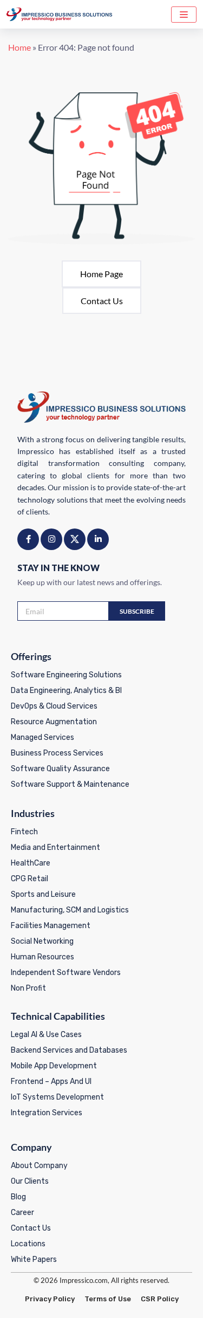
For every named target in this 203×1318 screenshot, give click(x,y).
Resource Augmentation (54, 721)
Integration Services (46, 1112)
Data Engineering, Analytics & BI (66, 690)
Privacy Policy (50, 1299)
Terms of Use (107, 1299)
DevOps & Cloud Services (54, 706)
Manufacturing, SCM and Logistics (70, 910)
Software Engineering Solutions (66, 674)
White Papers (34, 1259)
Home (19, 47)
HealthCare (30, 863)
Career (22, 1212)
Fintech (24, 831)
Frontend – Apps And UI (51, 1081)
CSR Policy (160, 1299)
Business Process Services (57, 753)
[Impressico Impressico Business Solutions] (59, 14)
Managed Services (42, 737)
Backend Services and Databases (69, 1050)
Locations (28, 1243)
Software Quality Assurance (60, 768)
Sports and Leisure (43, 894)
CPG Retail (29, 878)
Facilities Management (50, 925)
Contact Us (102, 301)
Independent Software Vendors (66, 972)
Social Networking (42, 941)
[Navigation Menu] (184, 14)
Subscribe (137, 611)
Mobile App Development (54, 1065)
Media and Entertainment (55, 847)
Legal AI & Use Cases (46, 1034)
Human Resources (42, 957)
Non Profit (28, 988)
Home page (101, 274)
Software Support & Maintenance (70, 784)
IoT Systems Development (57, 1097)
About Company (39, 1165)
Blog (18, 1197)
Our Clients (30, 1181)
